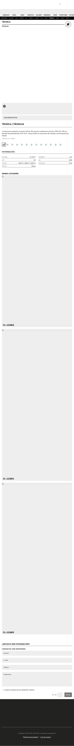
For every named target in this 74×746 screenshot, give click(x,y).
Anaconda (4, 18)
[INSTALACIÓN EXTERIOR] (42, 144)
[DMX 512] (23, 144)
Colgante (39, 15)
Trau (57, 18)
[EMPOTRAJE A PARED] (33, 144)
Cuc (16, 18)
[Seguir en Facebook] (34, 718)
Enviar (68, 695)
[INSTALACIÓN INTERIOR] (47, 144)
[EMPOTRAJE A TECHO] (38, 144)
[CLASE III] (9, 144)
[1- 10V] (4, 144)
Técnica (51, 18)
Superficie (30, 15)
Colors (11, 18)
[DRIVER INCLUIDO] (28, 144)
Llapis (37, 18)
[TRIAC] (57, 144)
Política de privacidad (30, 737)
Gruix (31, 18)
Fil (26, 18)
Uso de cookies (45, 737)
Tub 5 (62, 18)
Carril (14, 15)
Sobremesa (47, 15)
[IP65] (52, 144)
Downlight (6, 15)
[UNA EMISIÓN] (62, 144)
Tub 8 (67, 18)
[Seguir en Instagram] (39, 718)
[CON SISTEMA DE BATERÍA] (13, 144)
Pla (42, 18)
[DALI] (18, 144)
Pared (55, 15)
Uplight (71, 15)
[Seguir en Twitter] (45, 718)
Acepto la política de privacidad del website (19, 690)
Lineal (22, 15)
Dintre (22, 18)
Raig (46, 18)
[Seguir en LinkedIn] (28, 718)
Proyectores (63, 15)
